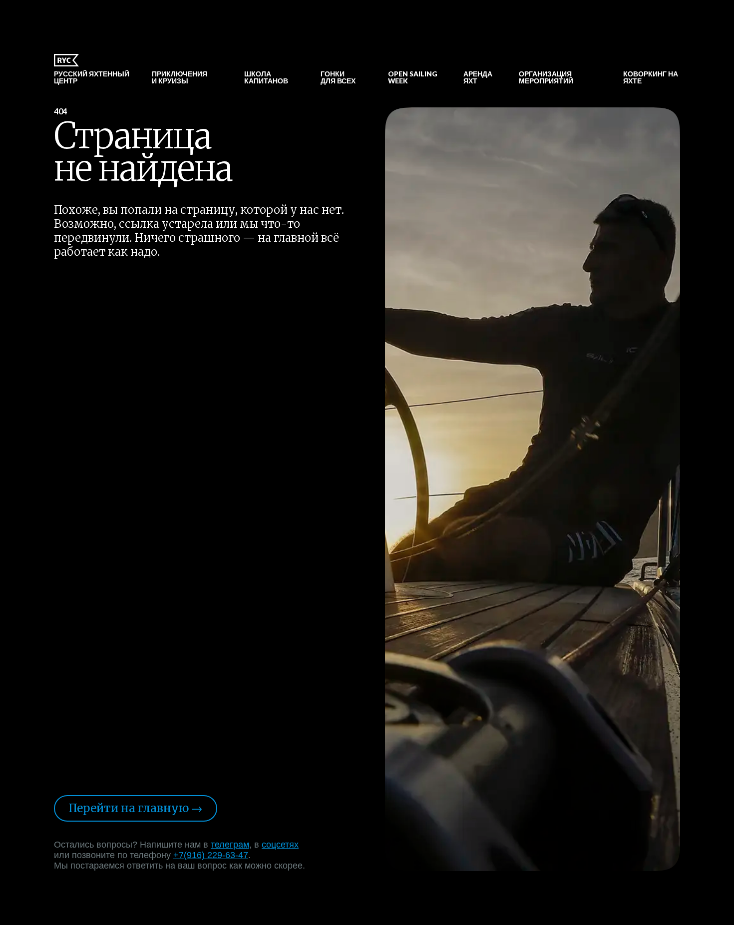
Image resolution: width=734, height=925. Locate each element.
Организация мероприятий (546, 77)
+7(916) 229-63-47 (210, 855)
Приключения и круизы (179, 77)
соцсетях (280, 845)
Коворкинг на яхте (650, 77)
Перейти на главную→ (135, 808)
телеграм (230, 845)
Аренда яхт (477, 77)
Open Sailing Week (412, 77)
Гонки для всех (338, 77)
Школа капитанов (266, 77)
